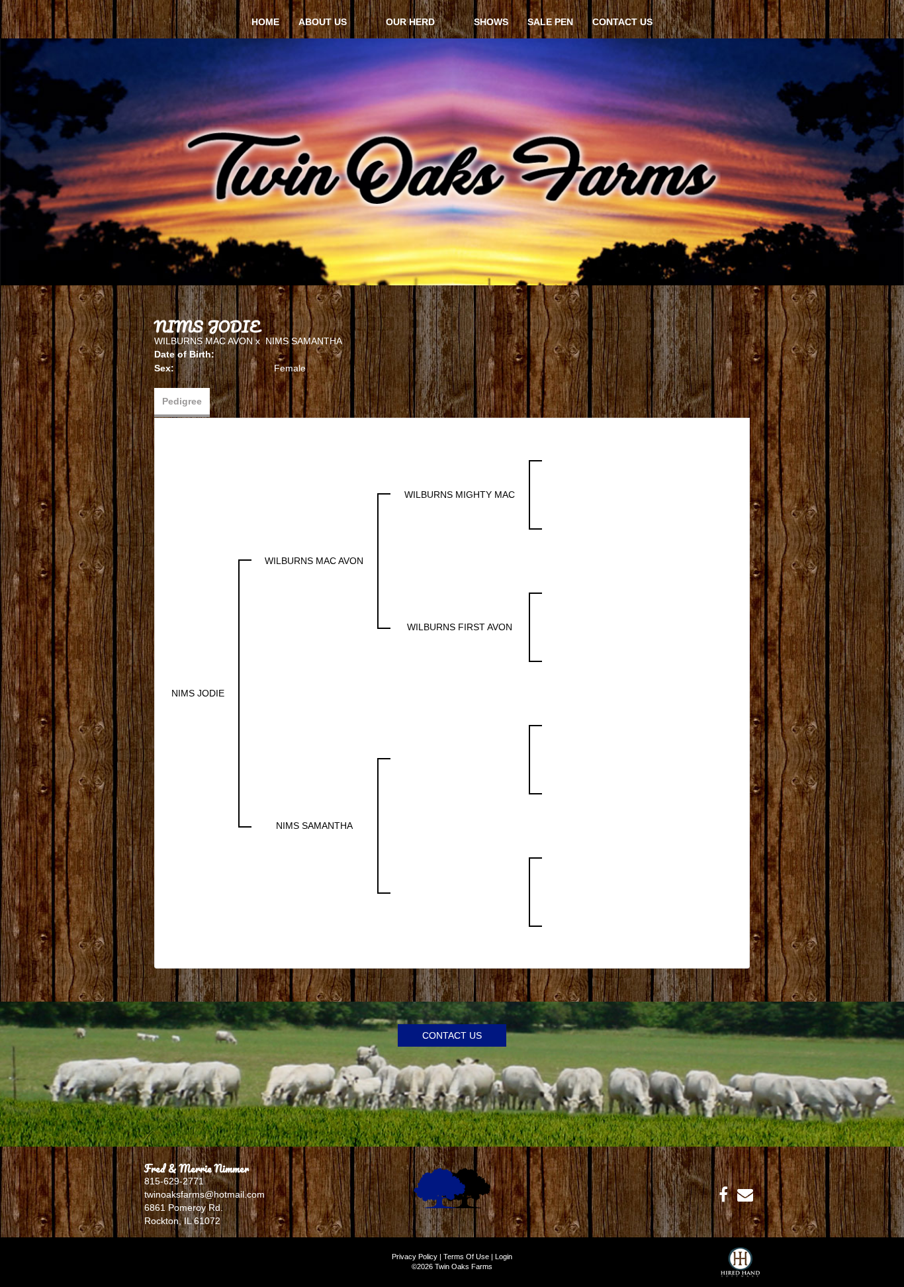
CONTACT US (452, 1035)
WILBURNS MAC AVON (203, 341)
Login (503, 1257)
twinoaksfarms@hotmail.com (204, 1194)
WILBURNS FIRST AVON (459, 627)
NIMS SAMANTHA (303, 341)
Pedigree (182, 401)
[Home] (452, 1187)
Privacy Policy (414, 1257)
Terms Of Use (466, 1257)
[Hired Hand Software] (740, 1267)
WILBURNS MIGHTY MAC (459, 494)
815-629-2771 (174, 1181)
